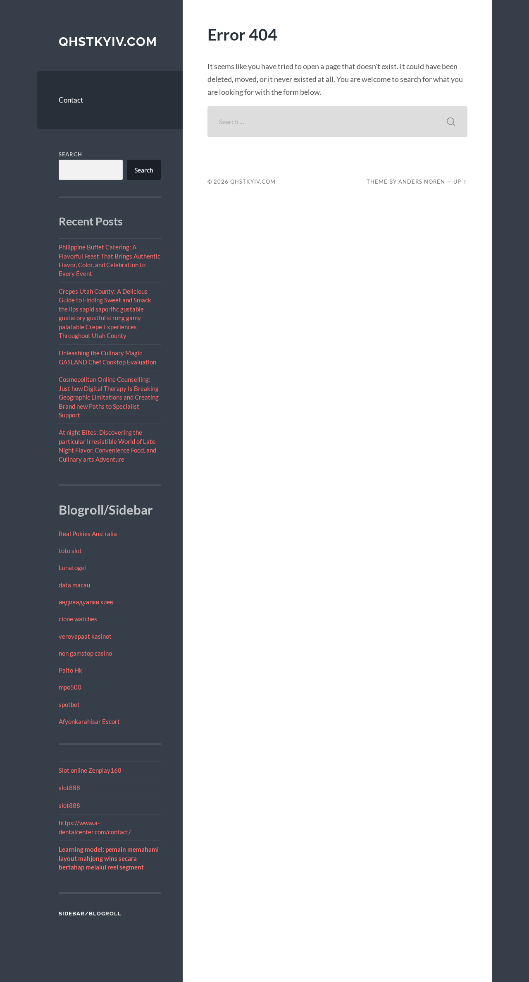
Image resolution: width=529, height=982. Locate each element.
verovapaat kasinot (85, 636)
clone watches (78, 619)
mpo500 (70, 687)
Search (70, 154)
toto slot (70, 550)
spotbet (69, 704)
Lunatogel (72, 567)
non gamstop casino (85, 653)
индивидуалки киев (86, 602)
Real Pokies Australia (88, 533)
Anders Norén (421, 181)
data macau (74, 585)
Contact (71, 100)
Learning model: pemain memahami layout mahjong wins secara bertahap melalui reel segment (109, 858)
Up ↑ (460, 181)
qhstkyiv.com (108, 41)
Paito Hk (70, 670)
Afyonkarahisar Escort (89, 721)
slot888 (69, 787)
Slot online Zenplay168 (90, 770)
